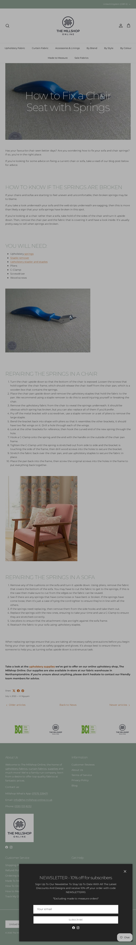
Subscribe (76, 919)
